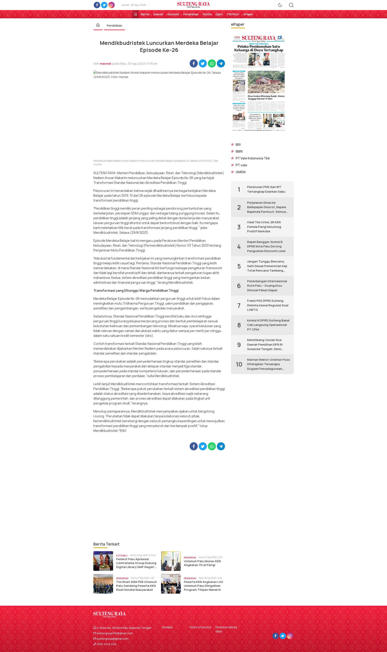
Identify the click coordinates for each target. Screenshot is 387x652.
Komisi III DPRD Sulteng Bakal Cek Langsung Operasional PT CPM (268, 325)
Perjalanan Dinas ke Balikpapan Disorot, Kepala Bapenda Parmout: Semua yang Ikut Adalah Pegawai (266, 207)
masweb (105, 63)
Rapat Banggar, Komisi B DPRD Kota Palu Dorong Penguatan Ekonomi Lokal (266, 246)
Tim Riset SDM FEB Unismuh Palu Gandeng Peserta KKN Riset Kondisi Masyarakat (136, 586)
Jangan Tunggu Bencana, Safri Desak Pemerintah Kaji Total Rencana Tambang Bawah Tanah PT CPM (267, 266)
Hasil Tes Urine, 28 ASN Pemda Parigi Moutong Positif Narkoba (264, 226)
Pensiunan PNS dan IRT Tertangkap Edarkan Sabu (266, 189)
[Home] (135, 14)
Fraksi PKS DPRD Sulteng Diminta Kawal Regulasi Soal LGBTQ (267, 305)
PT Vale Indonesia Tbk (253, 158)
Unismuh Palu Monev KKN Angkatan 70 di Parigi (202, 563)
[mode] (280, 5)
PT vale (241, 165)
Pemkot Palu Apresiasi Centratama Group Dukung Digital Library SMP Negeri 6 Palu (136, 563)
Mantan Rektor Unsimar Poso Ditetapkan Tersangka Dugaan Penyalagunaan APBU (268, 364)
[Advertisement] (159, 495)
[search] (291, 5)
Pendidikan (114, 25)
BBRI (239, 151)
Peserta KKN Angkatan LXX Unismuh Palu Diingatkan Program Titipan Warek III (203, 586)
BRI (238, 144)
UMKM (241, 172)
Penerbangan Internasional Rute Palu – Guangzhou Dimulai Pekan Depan (267, 285)
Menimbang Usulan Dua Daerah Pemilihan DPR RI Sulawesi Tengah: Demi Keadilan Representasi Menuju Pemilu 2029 (265, 344)
